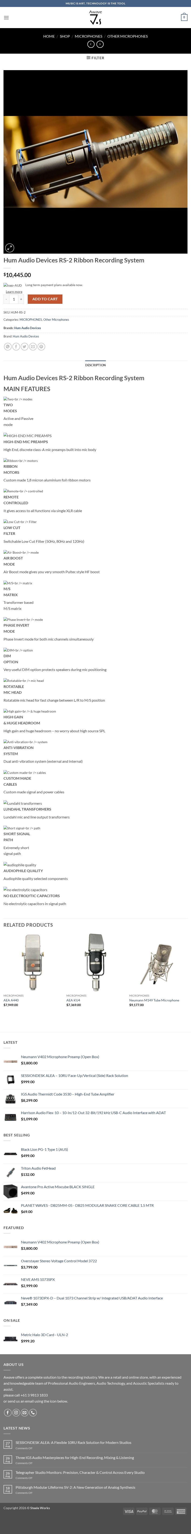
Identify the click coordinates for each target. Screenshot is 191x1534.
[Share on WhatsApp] (8, 346)
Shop (65, 36)
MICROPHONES (88, 36)
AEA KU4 (73, 1000)
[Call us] (33, 1412)
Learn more (14, 292)
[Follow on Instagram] (16, 1412)
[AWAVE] (95, 17)
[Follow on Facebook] (8, 1412)
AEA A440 (11, 1000)
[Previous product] (100, 44)
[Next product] (91, 44)
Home (49, 36)
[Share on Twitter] (24, 346)
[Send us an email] (24, 1412)
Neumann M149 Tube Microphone (154, 1000)
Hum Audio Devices (27, 328)
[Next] (187, 974)
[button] (6, 17)
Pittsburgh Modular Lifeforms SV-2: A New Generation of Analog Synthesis (75, 1487)
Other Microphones (127, 36)
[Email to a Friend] (33, 346)
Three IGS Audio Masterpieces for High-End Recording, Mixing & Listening (75, 1457)
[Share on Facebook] (16, 346)
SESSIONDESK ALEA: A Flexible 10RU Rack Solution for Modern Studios (73, 1442)
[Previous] (3, 974)
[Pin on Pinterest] (41, 346)
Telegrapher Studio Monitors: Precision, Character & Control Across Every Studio (80, 1472)
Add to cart (45, 299)
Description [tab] (95, 365)
